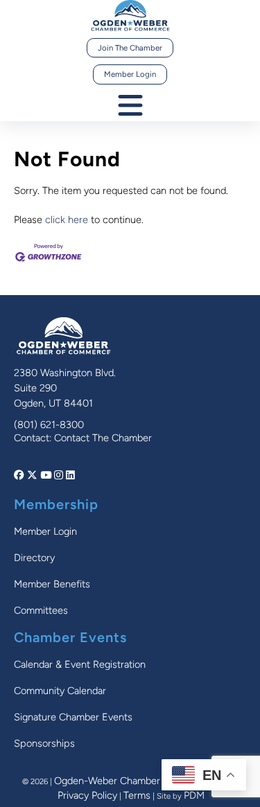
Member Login (130, 74)
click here (66, 219)
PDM (194, 795)
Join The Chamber (130, 48)
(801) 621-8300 (49, 424)
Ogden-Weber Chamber (107, 780)
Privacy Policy (87, 795)
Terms (136, 795)
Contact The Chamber (103, 438)
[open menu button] (130, 106)
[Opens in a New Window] (20, 475)
